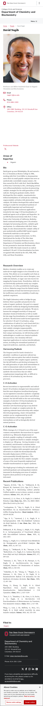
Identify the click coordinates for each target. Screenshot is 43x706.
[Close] (40, 687)
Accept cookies (30, 702)
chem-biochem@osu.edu (19, 656)
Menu (33, 21)
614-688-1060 (12, 102)
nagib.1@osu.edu (13, 95)
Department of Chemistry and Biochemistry (18, 642)
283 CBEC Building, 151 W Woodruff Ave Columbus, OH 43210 (22, 110)
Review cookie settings (13, 702)
